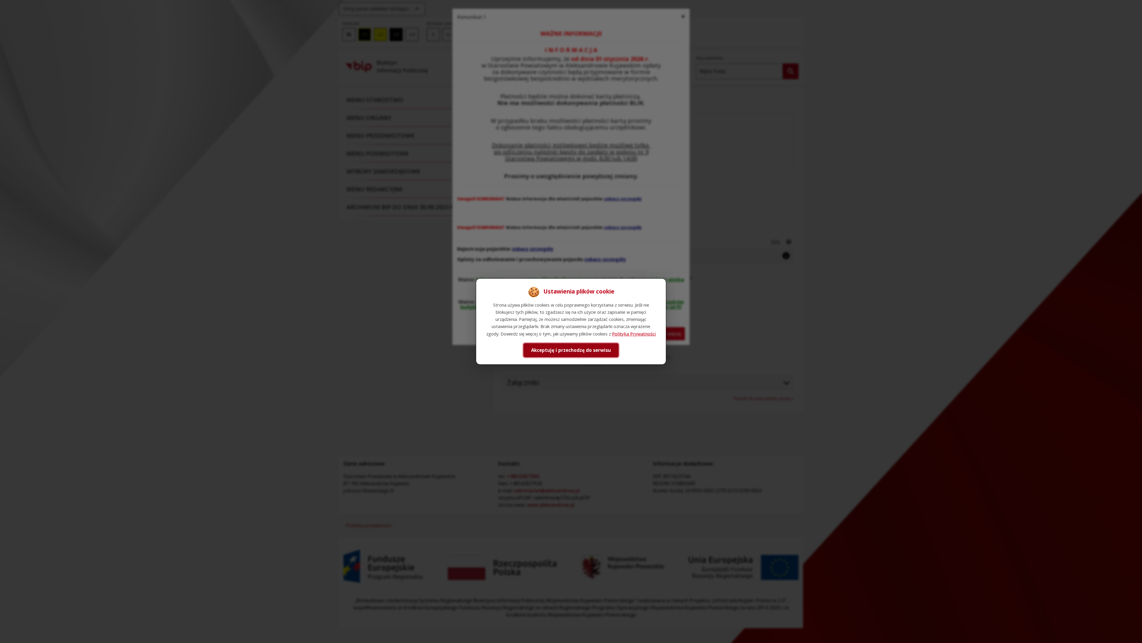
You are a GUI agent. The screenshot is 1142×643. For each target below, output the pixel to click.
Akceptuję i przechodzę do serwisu (571, 350)
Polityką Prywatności (634, 334)
